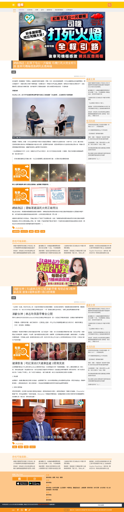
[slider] (48, 137)
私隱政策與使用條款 (43, 504)
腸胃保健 (90, 488)
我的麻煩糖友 (59, 10)
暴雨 (31, 231)
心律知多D (69, 10)
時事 (36, 10)
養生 (15, 447)
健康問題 (16, 231)
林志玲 (33, 447)
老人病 (108, 488)
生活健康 (63, 488)
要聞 (53, 477)
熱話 (57, 477)
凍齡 (26, 447)
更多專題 (55, 490)
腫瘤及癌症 (76, 488)
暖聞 (61, 477)
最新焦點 (48, 477)
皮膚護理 (48, 490)
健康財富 (49, 10)
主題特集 (29, 10)
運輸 (37, 231)
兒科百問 (96, 488)
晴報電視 (21, 10)
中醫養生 (69, 488)
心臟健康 (83, 488)
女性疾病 (102, 488)
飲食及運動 (55, 488)
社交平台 (24, 231)
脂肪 (20, 447)
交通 (43, 231)
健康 (14, 10)
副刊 (42, 10)
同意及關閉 (101, 505)
